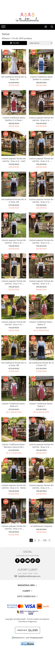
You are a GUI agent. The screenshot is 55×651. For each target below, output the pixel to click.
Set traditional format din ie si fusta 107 (41, 364)
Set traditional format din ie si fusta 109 (13, 200)
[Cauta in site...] (52, 26)
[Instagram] (37, 560)
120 (44, 540)
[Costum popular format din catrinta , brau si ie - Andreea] (41, 429)
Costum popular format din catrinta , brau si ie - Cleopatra (14, 527)
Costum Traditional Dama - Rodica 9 (41, 323)
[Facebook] (17, 560)
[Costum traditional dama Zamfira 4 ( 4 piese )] (41, 61)
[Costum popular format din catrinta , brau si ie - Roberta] (13, 306)
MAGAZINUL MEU (26, 585)
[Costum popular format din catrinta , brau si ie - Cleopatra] (13, 510)
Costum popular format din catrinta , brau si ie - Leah (14, 159)
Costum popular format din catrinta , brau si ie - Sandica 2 (41, 200)
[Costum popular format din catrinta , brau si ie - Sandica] (13, 225)
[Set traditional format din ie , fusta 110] (13, 61)
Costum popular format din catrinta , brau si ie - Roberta (14, 323)
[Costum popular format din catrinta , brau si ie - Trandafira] (41, 470)
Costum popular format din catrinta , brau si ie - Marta (14, 486)
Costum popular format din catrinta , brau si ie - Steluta (41, 118)
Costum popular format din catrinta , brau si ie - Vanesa (41, 241)
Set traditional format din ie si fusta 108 (13, 364)
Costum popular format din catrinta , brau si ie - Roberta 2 (41, 282)
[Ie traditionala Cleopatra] (41, 510)
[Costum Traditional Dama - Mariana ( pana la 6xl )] (13, 429)
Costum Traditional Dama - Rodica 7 (41, 404)
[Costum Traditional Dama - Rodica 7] (41, 388)
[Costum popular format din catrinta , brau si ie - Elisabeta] (41, 143)
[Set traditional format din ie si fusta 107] (41, 347)
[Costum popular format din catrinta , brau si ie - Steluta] (41, 102)
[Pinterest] (22, 560)
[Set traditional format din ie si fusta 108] (13, 347)
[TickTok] (32, 560)
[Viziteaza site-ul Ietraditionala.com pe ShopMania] (27, 643)
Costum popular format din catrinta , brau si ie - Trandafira (41, 486)
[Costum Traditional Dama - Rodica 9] (41, 306)
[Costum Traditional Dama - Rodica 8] (13, 388)
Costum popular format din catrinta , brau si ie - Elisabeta (41, 159)
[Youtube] (27, 560)
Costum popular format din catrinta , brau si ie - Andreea (41, 445)
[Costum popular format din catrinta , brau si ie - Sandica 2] (41, 184)
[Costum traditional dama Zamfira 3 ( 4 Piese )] (13, 102)
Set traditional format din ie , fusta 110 (13, 78)
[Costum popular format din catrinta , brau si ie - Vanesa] (41, 225)
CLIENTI (27, 590)
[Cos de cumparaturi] (46, 26)
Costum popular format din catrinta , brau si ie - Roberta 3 (14, 282)
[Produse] (3, 27)
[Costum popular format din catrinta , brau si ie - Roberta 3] (13, 265)
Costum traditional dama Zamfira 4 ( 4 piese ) (41, 78)
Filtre (15, 43)
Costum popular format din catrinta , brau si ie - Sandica (14, 241)
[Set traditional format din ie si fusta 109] (13, 184)
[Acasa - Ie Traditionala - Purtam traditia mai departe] (27, 17)
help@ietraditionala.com (28, 576)
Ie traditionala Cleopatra (41, 526)
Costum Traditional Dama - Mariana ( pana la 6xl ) (14, 445)
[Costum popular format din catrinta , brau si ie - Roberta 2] (41, 265)
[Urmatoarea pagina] (49, 540)
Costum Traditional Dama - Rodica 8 (14, 404)
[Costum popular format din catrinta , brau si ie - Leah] (13, 143)
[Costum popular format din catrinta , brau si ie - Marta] (13, 470)
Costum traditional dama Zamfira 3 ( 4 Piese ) (14, 118)
